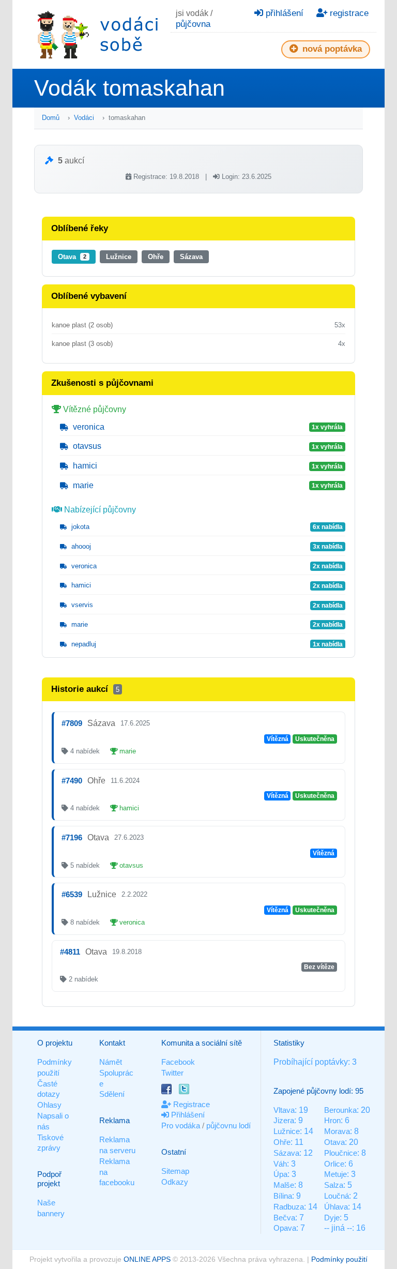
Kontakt (112, 1042)
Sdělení (112, 1094)
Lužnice (118, 257)
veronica (87, 426)
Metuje (335, 1174)
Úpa (280, 1174)
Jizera (283, 1120)
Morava (337, 1131)
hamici (84, 465)
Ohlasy (49, 1104)
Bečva (284, 1217)
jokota (79, 527)
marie (82, 485)
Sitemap (175, 1171)
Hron (332, 1120)
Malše (283, 1185)
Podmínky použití (339, 1259)
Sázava (191, 257)
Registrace (190, 1104)
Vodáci (84, 118)
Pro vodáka (180, 1125)
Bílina (282, 1195)
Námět (110, 1062)
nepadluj (82, 644)
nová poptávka (331, 49)
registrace (348, 13)
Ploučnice (340, 1153)
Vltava (284, 1110)
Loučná (336, 1195)
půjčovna (193, 24)
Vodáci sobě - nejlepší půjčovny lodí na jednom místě (97, 34)
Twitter (172, 1072)
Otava (72, 257)
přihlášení (283, 13)
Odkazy (174, 1181)
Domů (50, 118)
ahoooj (80, 546)
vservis (81, 605)
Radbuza (288, 1206)
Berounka (340, 1110)
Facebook (178, 1062)
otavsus (86, 446)
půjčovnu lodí (228, 1125)
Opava (284, 1227)
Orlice (334, 1163)
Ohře (155, 257)
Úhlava (336, 1206)
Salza (333, 1185)
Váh (280, 1163)
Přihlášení (187, 1114)
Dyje (332, 1217)
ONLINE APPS (147, 1259)
